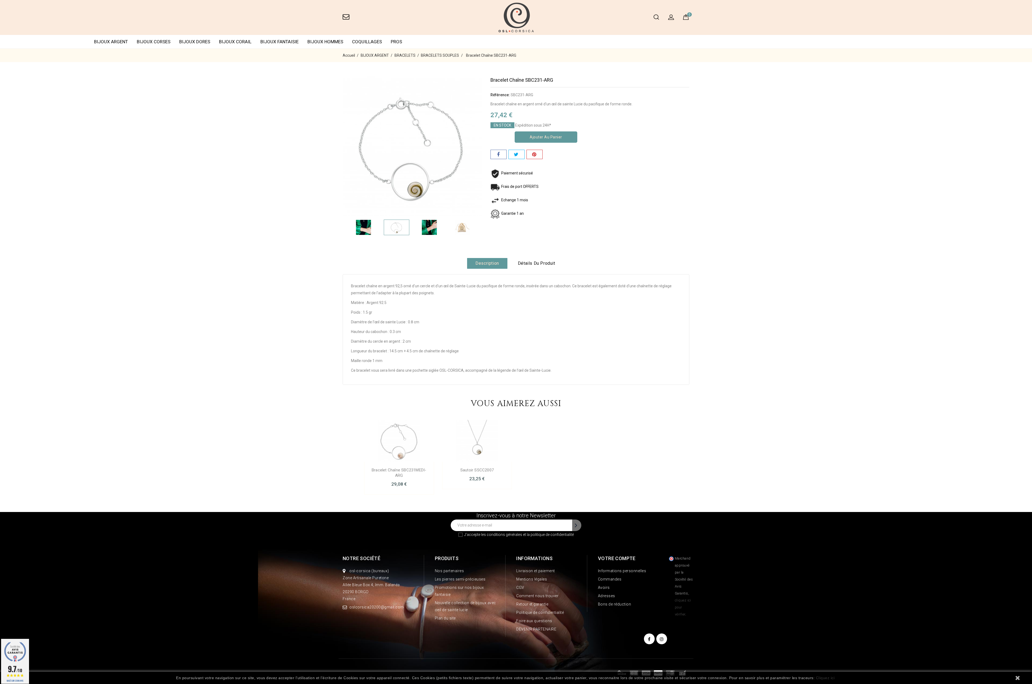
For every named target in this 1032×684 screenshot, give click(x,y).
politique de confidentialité (552, 534)
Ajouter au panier (546, 137)
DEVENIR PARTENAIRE (536, 629)
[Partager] (498, 154)
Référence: (500, 95)
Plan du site (445, 618)
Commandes (610, 579)
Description (487, 263)
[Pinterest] (534, 154)
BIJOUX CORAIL (235, 41)
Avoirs (604, 587)
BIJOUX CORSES (153, 41)
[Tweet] (516, 154)
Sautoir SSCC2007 (477, 470)
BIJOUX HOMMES (325, 41)
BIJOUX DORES (194, 41)
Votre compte (617, 558)
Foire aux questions (534, 621)
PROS (396, 41)
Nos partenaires (449, 571)
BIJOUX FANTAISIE (279, 41)
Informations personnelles (622, 571)
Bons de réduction (614, 604)
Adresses (606, 596)
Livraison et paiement (535, 571)
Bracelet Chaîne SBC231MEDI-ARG (399, 473)
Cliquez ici (825, 678)
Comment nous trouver (537, 596)
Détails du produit (536, 263)
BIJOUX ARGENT (111, 41)
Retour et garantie (532, 604)
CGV (520, 587)
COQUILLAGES (367, 41)
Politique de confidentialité (540, 612)
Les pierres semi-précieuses (460, 579)
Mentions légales (531, 579)
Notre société (361, 558)
